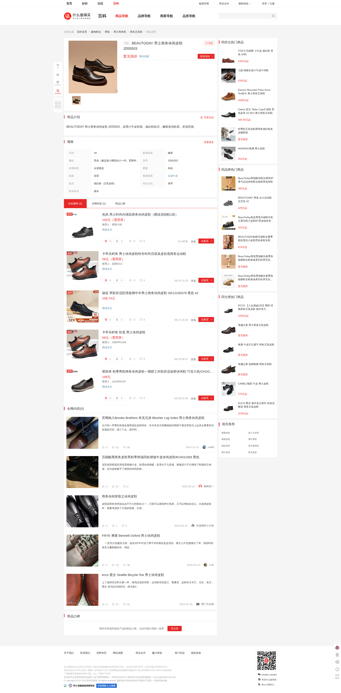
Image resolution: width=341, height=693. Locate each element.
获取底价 (206, 56)
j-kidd (211, 447)
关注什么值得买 (269, 679)
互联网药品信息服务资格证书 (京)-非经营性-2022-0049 (135, 670)
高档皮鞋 (225, 439)
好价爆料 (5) (75, 203)
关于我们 (69, 652)
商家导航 (166, 16)
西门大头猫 (207, 604)
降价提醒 (144, 56)
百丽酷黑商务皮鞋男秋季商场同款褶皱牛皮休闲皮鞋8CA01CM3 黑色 (150, 457)
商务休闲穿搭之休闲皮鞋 (119, 496)
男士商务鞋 (120, 31)
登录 (264, 3)
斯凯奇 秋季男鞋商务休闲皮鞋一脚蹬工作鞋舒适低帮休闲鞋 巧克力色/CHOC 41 (158, 371)
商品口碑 (120, 203)
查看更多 (209, 142)
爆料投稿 (243, 3)
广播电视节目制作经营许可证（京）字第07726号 (87, 673)
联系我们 (85, 652)
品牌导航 (144, 16)
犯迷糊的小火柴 (205, 525)
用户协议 (180, 652)
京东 (193, 241)
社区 (100, 3)
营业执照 (167, 670)
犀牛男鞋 (252, 439)
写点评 (174, 628)
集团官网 (204, 3)
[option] (77, 100)
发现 (69, 214)
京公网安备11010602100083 (78, 667)
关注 (211, 43)
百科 (116, 3)
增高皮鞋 (225, 433)
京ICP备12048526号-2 (156, 667)
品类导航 (189, 16)
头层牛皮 (173, 175)
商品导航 (121, 16)
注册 (272, 3)
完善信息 (209, 117)
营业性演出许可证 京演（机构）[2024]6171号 (85, 670)
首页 (69, 3)
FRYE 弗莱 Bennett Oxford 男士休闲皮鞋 (131, 535)
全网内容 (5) (99, 203)
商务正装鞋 (136, 31)
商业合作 (224, 3)
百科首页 (82, 31)
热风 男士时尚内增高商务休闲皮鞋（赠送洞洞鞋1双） (140, 214)
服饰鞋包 (96, 31)
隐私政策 (196, 652)
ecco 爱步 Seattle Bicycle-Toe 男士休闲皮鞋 (133, 575)
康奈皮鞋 (225, 446)
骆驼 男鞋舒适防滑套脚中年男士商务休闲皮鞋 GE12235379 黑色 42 (150, 293)
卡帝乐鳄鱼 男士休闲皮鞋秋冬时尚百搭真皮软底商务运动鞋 (144, 254)
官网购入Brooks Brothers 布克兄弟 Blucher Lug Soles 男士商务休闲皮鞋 (153, 418)
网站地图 (118, 652)
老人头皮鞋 (253, 433)
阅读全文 (107, 229)
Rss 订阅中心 (268, 684)
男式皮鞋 (252, 452)
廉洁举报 (157, 652)
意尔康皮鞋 (253, 446)
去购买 (207, 241)
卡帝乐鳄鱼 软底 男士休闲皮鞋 (123, 332)
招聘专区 (102, 652)
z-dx (211, 564)
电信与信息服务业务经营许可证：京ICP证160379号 (119, 667)
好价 (85, 3)
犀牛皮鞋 (225, 452)
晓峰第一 (209, 486)
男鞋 (107, 31)
